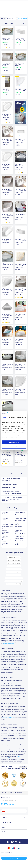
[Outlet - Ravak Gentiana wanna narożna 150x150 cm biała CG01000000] (7, 81)
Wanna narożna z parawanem (14, 578)
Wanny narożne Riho (19, 538)
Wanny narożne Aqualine (5, 513)
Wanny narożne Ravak (20, 534)
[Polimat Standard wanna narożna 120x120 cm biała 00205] (20, 356)
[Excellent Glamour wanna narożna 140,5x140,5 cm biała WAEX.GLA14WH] (20, 156)
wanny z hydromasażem (8, 643)
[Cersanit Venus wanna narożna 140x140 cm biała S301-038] (7, 156)
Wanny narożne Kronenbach (18, 515)
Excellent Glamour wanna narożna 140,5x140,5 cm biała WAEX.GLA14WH (20, 165)
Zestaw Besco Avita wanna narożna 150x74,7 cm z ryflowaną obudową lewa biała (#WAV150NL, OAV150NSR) (6, 65)
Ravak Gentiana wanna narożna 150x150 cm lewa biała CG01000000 (7, 214)
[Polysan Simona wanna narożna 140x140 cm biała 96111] (20, 306)
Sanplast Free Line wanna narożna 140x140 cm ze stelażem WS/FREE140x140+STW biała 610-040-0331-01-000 (20, 65)
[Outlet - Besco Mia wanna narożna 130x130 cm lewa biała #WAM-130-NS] (20, 81)
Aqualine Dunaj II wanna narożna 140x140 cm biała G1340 (20, 389)
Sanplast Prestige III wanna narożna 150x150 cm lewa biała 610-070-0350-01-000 (20, 290)
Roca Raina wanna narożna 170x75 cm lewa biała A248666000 (20, 39)
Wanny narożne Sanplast (18, 544)
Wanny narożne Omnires (18, 523)
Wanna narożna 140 (13, 557)
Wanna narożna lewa (13, 572)
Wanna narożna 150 (14, 560)
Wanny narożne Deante (7, 524)
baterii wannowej (10, 637)
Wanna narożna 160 (14, 563)
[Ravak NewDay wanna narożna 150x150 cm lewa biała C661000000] (7, 131)
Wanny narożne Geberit (5, 533)
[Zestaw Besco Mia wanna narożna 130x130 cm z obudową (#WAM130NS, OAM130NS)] (7, 356)
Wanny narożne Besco (7, 516)
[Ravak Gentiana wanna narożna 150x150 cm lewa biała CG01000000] (7, 206)
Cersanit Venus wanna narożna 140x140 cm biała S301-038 (7, 164)
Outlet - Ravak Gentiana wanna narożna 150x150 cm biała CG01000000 (6, 90)
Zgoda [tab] (4, 417)
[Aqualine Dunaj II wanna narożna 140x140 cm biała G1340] (20, 381)
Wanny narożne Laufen (20, 518)
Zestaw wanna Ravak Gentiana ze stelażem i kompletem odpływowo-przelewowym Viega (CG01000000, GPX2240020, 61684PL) (20, 215)
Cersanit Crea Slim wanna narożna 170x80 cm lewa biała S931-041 (20, 239)
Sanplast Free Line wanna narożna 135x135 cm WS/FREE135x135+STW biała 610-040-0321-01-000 (7, 40)
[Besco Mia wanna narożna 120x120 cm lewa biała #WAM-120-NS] (7, 406)
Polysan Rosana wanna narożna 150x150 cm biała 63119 (7, 339)
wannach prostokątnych (8, 717)
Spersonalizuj (13, 446)
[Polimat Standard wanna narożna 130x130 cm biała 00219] (7, 381)
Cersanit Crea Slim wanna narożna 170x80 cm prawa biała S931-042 (20, 140)
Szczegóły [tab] (12, 417)
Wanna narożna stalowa (13, 569)
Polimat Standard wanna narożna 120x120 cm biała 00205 (20, 364)
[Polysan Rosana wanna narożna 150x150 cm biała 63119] (7, 331)
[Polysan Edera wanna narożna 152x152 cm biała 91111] (20, 331)
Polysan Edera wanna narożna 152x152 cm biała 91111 (20, 339)
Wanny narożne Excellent (5, 529)
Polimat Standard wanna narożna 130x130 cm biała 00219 (7, 389)
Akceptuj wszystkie (14, 442)
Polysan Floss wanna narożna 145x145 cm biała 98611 (6, 239)
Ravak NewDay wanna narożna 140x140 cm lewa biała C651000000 (20, 189)
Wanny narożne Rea (19, 536)
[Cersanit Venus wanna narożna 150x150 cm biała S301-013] (7, 106)
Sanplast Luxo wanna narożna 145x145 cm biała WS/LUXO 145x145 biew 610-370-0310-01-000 (7, 290)
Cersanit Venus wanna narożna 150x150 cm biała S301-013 (7, 114)
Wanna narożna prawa (13, 575)
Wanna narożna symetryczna (14, 581)
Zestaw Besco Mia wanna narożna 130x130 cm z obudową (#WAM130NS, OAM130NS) (7, 365)
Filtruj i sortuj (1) (14, 858)
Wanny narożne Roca (20, 540)
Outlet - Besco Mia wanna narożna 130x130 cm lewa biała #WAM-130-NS (20, 90)
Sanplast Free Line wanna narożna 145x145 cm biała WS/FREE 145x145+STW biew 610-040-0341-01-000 (20, 265)
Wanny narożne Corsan (7, 522)
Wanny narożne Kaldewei (5, 544)
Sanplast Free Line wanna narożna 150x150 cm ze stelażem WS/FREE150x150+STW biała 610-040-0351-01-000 (7, 265)
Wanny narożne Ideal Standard (7, 540)
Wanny (5, 14)
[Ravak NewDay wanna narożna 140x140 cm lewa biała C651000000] (20, 181)
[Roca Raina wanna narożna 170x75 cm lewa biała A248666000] (20, 31)
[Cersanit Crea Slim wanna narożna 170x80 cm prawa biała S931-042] (20, 131)
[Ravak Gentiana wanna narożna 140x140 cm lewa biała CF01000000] (7, 181)
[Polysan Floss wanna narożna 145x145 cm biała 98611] (7, 231)
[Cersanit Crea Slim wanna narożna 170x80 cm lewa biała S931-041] (20, 231)
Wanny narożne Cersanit (5, 519)
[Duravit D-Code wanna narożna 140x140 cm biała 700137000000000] (7, 306)
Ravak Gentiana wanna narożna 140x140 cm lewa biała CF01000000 (7, 189)
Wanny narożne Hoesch (5, 537)
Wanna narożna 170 (14, 566)
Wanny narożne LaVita (20, 520)
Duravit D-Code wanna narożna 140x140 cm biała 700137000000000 (7, 314)
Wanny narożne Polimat (18, 527)
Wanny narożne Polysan (18, 531)
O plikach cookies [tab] (21, 417)
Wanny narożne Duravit (7, 526)
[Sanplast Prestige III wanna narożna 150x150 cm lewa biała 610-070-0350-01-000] (20, 281)
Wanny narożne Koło (20, 512)
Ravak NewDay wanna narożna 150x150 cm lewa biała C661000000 (7, 139)
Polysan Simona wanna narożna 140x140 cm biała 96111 (20, 314)
